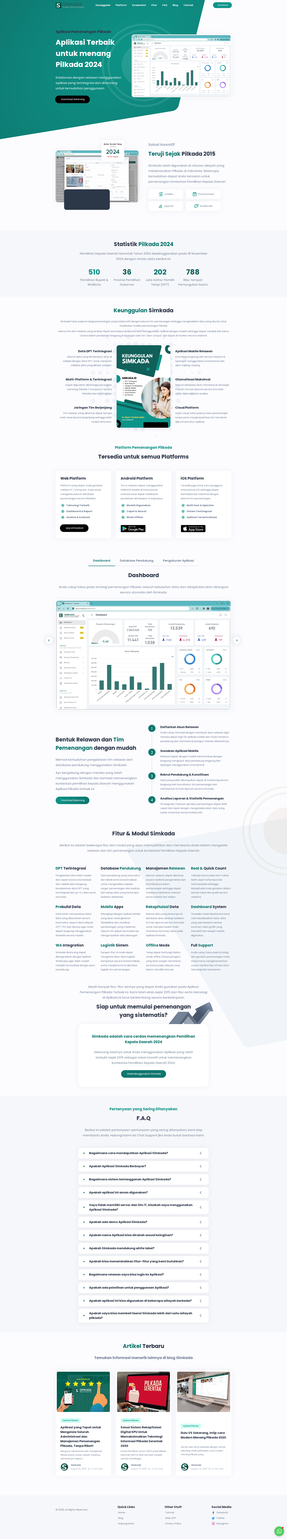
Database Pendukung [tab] (136, 560)
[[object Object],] (133, 528)
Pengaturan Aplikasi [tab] (178, 560)
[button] (143, 1153)
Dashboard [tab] (101, 560)
